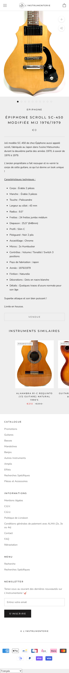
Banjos (8, 452)
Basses (8, 440)
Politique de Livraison (16, 518)
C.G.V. (7, 506)
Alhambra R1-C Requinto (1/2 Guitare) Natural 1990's (34, 396)
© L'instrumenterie (34, 631)
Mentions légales (13, 500)
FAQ (6, 539)
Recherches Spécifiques (17, 475)
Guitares (8, 434)
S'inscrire (17, 613)
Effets (7, 469)
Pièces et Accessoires (16, 481)
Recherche (9, 563)
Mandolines (10, 446)
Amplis (8, 464)
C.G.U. (7, 512)
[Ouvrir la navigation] (5, 5)
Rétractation (11, 544)
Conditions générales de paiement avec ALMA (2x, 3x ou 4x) (33, 525)
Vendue (34, 317)
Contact (8, 533)
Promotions (10, 429)
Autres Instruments (15, 458)
